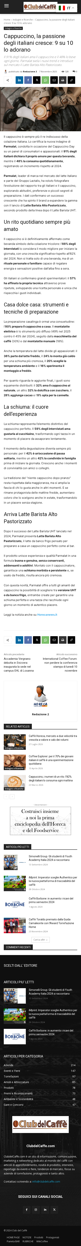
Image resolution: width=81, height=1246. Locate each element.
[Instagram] (36, 1209)
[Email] (54, 80)
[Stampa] (62, 80)
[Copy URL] (71, 80)
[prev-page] (6, 796)
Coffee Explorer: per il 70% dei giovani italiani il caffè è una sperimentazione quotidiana (51, 760)
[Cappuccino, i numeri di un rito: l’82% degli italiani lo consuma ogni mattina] (15, 782)
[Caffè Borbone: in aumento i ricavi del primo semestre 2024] (15, 904)
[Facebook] (28, 80)
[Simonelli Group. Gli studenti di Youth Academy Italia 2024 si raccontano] (15, 862)
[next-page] (12, 796)
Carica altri (39, 939)
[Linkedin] (19, 80)
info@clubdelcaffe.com (46, 1181)
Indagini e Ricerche (23, 19)
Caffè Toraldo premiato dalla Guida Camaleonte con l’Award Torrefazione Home (51, 923)
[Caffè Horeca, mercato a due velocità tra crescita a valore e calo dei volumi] (15, 742)
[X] (36, 80)
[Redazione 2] (6, 71)
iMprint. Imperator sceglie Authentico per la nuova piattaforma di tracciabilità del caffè (53, 881)
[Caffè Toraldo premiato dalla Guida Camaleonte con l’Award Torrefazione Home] (15, 925)
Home (7, 19)
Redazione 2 (30, 71)
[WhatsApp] (45, 80)
